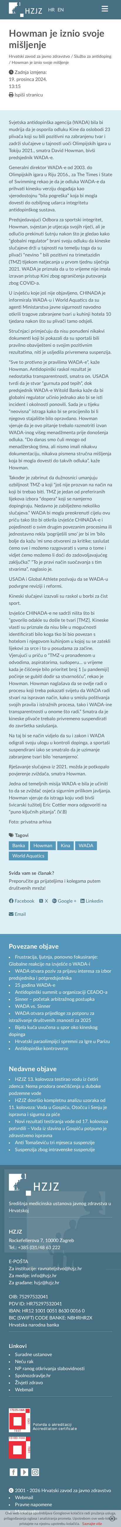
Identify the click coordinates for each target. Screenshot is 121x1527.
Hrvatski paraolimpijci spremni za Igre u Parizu (62, 1041)
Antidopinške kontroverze (41, 1048)
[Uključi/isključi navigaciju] (105, 8)
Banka (18, 845)
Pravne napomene (33, 1504)
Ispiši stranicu (28, 95)
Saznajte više (92, 1524)
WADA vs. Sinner (33, 1006)
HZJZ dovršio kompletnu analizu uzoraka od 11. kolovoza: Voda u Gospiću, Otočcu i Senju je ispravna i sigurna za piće (58, 1107)
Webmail (24, 1497)
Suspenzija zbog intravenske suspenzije (55, 1149)
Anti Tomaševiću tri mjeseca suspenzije (55, 1142)
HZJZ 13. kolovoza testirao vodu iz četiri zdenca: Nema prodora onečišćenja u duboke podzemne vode (55, 1086)
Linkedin (94, 901)
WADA (86, 845)
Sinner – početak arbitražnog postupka (55, 999)
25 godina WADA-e (35, 985)
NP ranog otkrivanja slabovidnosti (50, 1368)
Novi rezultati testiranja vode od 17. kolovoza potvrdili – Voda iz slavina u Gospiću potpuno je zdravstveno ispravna (58, 1128)
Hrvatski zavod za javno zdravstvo (39, 57)
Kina (65, 845)
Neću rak (24, 1361)
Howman (42, 845)
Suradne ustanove (33, 1354)
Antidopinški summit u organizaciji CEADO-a (61, 992)
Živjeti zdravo (29, 1382)
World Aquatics (28, 856)
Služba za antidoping (92, 57)
